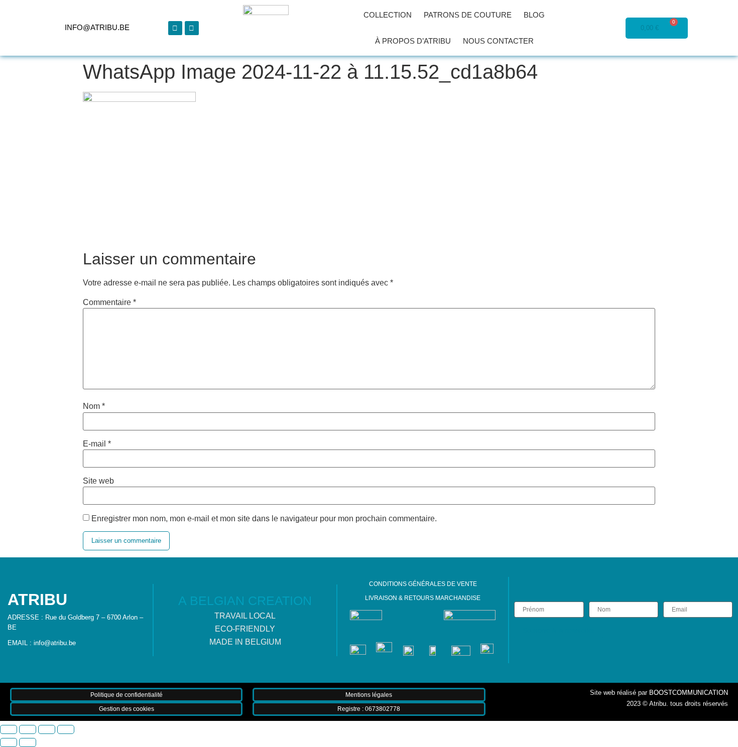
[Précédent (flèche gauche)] (8, 742)
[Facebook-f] (175, 28)
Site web (98, 481)
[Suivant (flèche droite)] (27, 742)
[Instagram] (192, 28)
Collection (387, 15)
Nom (94, 406)
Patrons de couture (468, 15)
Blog (534, 15)
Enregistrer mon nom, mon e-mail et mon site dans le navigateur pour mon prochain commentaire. (264, 519)
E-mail (97, 444)
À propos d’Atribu (413, 41)
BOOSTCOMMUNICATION (688, 692)
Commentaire (109, 302)
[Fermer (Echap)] (65, 729)
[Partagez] (46, 729)
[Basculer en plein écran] (27, 729)
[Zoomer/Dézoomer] (8, 729)
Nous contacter (498, 41)
